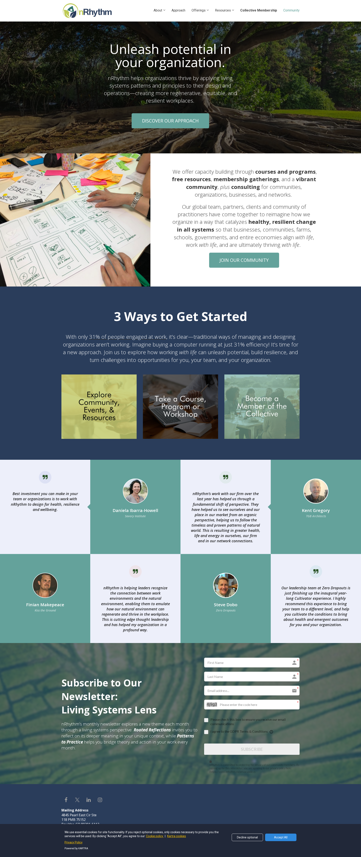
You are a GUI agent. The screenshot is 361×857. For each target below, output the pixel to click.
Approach (178, 10)
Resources (223, 10)
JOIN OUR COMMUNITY (244, 260)
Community (291, 10)
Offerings (199, 10)
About (158, 10)
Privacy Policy (74, 842)
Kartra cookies (176, 836)
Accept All (280, 837)
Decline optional (247, 837)
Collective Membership (258, 10)
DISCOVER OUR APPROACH (170, 120)
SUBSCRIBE (252, 749)
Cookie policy (155, 836)
